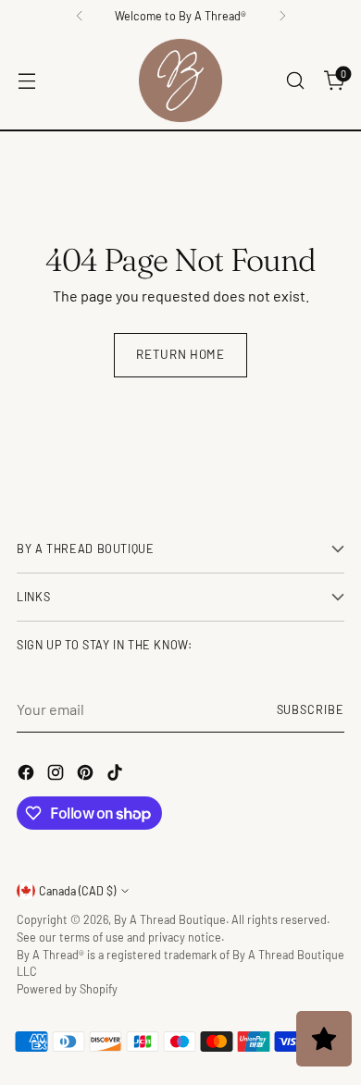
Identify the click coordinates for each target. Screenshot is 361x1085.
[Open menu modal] (26, 81)
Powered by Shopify (67, 988)
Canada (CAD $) (77, 890)
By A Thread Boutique (170, 919)
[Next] (282, 15)
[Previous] (79, 15)
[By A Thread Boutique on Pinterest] (87, 775)
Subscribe (310, 709)
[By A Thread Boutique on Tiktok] (117, 775)
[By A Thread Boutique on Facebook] (28, 775)
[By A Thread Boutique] (180, 80)
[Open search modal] (295, 81)
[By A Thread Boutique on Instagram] (57, 775)
